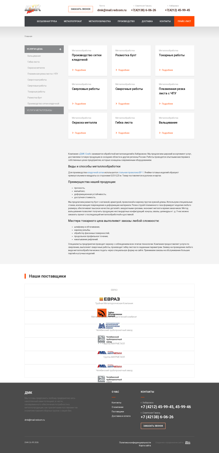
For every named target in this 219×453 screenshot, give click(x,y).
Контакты (165, 21)
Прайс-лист (184, 21)
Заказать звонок (80, 9)
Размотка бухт (35, 97)
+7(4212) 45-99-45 (177, 10)
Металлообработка (100, 21)
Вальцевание (34, 56)
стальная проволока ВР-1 (131, 172)
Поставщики (118, 411)
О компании (117, 407)
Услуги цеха (35, 49)
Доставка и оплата (121, 416)
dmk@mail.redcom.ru (111, 10)
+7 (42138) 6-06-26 (157, 417)
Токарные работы (36, 91)
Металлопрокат (73, 21)
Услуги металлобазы (39, 110)
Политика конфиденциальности (135, 442)
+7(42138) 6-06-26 (143, 10)
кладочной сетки (95, 172)
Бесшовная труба (47, 21)
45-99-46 (183, 407)
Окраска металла (36, 68)
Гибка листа (33, 62)
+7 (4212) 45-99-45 (157, 407)
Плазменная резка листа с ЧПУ (43, 74)
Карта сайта (145, 445)
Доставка (147, 21)
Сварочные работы (37, 80)
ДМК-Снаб (85, 154)
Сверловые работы (37, 86)
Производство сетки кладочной (43, 103)
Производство (126, 21)
